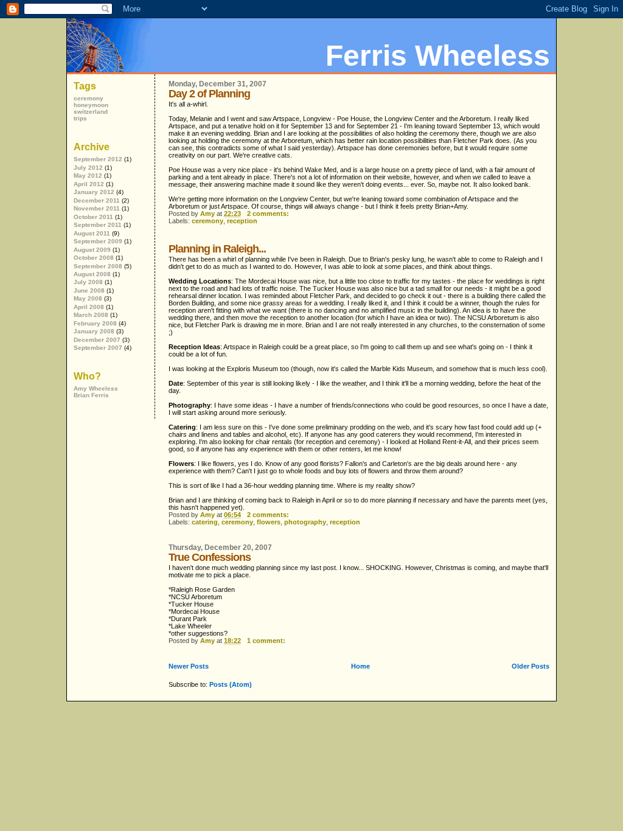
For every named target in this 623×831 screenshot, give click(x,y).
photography (305, 522)
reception (242, 220)
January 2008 (94, 331)
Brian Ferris (91, 395)
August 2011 (92, 233)
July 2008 (88, 282)
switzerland (91, 111)
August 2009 (92, 249)
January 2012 (94, 192)
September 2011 (98, 224)
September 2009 (98, 241)
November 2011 (97, 208)
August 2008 (92, 274)
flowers (268, 522)
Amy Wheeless (96, 388)
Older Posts (530, 666)
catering (205, 522)
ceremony (207, 220)
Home (360, 666)
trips (80, 118)
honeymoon (91, 105)
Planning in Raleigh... (217, 249)
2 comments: (269, 213)
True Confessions (210, 557)
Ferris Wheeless (437, 56)
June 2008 (89, 290)
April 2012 (89, 184)
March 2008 (91, 314)
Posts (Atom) (230, 684)
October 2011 (93, 217)
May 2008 (88, 298)
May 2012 (88, 175)
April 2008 (89, 307)
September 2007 (98, 347)
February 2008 (95, 323)
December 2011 (97, 200)
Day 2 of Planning (209, 94)
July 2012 (88, 167)
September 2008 (98, 266)
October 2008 (94, 257)
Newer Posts (189, 666)
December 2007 (97, 339)
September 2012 (98, 159)
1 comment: (267, 640)
